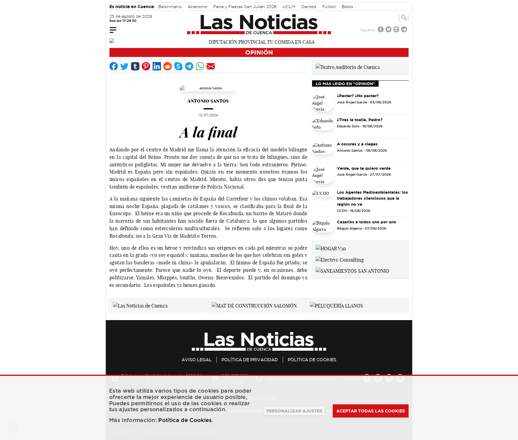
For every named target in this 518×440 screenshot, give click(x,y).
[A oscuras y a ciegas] (323, 151)
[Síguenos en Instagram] (397, 30)
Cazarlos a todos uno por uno (366, 222)
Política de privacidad (250, 360)
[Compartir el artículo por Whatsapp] (200, 66)
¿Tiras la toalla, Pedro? (360, 119)
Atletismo (197, 6)
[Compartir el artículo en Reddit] (167, 66)
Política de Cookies (312, 360)
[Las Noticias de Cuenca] (259, 24)
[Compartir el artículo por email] (211, 66)
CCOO (342, 211)
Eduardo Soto (348, 126)
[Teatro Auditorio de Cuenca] (348, 67)
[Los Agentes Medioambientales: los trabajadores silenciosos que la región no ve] (323, 199)
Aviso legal (197, 360)
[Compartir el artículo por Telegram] (189, 66)
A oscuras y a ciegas (357, 144)
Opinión (259, 52)
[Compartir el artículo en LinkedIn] (157, 66)
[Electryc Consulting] (340, 259)
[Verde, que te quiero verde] (323, 175)
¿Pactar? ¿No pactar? (358, 96)
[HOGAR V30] (331, 248)
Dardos (308, 6)
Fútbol (329, 6)
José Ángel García (352, 102)
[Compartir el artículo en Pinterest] (146, 66)
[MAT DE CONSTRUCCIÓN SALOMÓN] (254, 305)
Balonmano (170, 6)
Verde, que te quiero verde (364, 168)
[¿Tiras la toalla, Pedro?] (323, 127)
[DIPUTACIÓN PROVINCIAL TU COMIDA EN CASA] (259, 41)
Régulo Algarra (349, 228)
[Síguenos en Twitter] (389, 30)
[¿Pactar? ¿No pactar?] (323, 103)
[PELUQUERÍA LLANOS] (336, 305)
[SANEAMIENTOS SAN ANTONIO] (352, 271)
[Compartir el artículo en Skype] (178, 66)
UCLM (289, 6)
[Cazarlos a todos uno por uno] (323, 229)
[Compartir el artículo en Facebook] (113, 66)
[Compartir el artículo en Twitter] (124, 66)
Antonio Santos (208, 101)
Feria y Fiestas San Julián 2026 (245, 6)
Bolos (347, 6)
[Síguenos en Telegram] (405, 30)
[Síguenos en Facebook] (381, 30)
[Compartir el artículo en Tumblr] (135, 66)
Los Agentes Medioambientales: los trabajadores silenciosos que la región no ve (372, 198)
